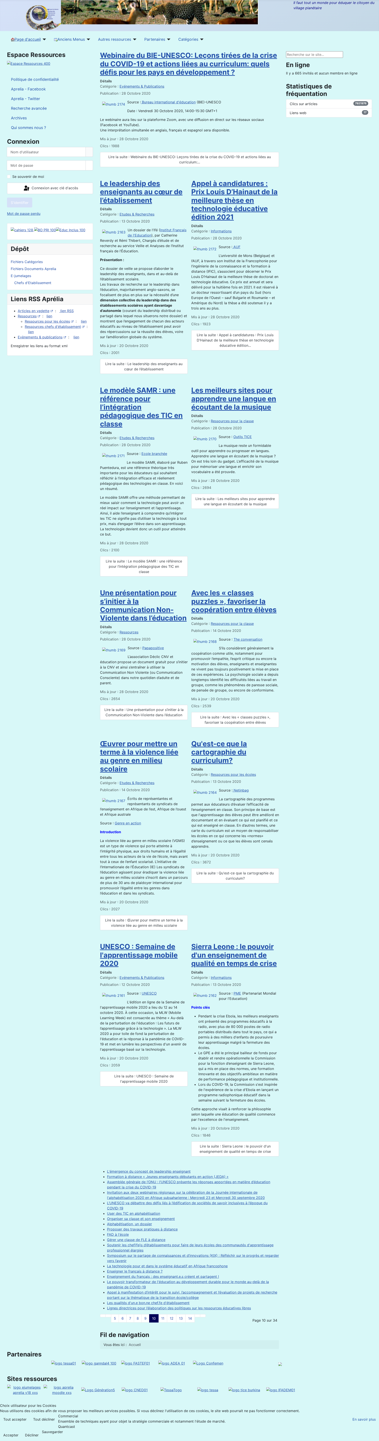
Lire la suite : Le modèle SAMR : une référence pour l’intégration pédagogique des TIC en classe (144, 566)
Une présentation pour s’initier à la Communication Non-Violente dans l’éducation (143, 605)
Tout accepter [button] (15, 1419)
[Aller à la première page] (103, 1315)
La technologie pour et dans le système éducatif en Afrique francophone (167, 1266)
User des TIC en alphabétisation (133, 1213)
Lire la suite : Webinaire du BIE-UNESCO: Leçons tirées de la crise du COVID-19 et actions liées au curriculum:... (189, 159)
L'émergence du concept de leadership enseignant (149, 1171)
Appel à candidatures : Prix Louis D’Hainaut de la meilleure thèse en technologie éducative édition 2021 (234, 200)
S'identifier (20, 202)
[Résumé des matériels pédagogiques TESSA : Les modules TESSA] (207, 1390)
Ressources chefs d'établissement (53, 326)
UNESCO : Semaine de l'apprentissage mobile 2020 (139, 955)
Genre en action (128, 823)
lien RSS (66, 311)
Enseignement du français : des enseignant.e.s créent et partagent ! (163, 1276)
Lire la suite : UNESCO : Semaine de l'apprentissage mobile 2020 (144, 1079)
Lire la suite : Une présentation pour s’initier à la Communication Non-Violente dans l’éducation (144, 712)
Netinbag (240, 790)
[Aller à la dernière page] (203, 1315)
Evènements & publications (40, 337)
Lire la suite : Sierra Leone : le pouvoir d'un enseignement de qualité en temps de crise (235, 1149)
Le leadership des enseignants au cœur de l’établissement (141, 192)
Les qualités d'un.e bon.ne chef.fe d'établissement (148, 1303)
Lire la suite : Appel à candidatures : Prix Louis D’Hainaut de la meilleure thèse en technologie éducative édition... (235, 340)
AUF (236, 247)
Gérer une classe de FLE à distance (136, 1240)
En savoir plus (364, 1419)
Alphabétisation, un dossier (129, 1224)
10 (154, 1318)
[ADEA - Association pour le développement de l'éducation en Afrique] (171, 1363)
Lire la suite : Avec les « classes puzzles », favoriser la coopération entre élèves (235, 720)
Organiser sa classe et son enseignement (141, 1218)
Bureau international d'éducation (168, 102)
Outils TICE (242, 437)
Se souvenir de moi (28, 176)
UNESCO (149, 993)
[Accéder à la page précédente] (108, 1315)
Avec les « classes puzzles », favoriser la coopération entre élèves (234, 601)
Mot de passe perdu (23, 213)
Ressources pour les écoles (47, 321)
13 (181, 1318)
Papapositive (153, 648)
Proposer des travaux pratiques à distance (142, 1229)
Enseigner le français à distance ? (135, 1271)
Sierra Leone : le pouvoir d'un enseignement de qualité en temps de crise (234, 955)
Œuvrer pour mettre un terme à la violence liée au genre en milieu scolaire (139, 756)
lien (49, 316)
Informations (221, 231)
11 (162, 1318)
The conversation (248, 639)
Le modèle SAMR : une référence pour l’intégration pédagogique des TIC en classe (141, 407)
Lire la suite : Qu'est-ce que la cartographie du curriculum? (235, 876)
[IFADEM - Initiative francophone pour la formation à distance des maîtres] (280, 1390)
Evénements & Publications (142, 86)
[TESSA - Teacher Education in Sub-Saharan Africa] (63, 1363)
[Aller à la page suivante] (197, 1315)
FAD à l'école (118, 1234)
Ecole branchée (154, 453)
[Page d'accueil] (43, 39)
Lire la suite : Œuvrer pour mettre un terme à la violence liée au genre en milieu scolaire (144, 923)
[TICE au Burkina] (244, 1390)
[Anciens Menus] (87, 39)
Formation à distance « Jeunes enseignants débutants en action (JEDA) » (168, 1176)
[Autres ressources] (134, 39)
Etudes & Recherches (137, 214)
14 (190, 1318)
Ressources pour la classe (232, 421)
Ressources (27, 316)
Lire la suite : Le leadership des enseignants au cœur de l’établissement (143, 366)
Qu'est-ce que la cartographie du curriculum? (219, 752)
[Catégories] (201, 39)
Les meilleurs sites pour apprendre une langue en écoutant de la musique (233, 398)
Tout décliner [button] (44, 1419)
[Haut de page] (373, 1435)
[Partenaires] (168, 39)
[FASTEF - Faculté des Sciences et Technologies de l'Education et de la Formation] (135, 1363)
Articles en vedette (33, 311)
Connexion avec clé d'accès (54, 188)
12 (171, 1318)
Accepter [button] (10, 1435)
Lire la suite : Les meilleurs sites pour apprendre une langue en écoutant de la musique (235, 501)
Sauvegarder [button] (52, 1432)
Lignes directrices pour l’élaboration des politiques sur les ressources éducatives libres (179, 1308)
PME (237, 993)
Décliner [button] (32, 1435)
